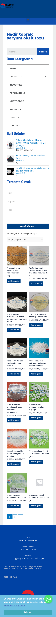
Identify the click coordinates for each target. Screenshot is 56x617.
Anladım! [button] (28, 612)
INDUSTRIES (16, 85)
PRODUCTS (16, 76)
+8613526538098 (28, 549)
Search (43, 52)
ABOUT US (15, 109)
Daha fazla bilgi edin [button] (14, 605)
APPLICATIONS (17, 93)
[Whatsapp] (48, 599)
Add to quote (13, 281)
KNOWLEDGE (17, 101)
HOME (13, 68)
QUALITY (14, 117)
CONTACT (15, 125)
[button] (28, 20)
